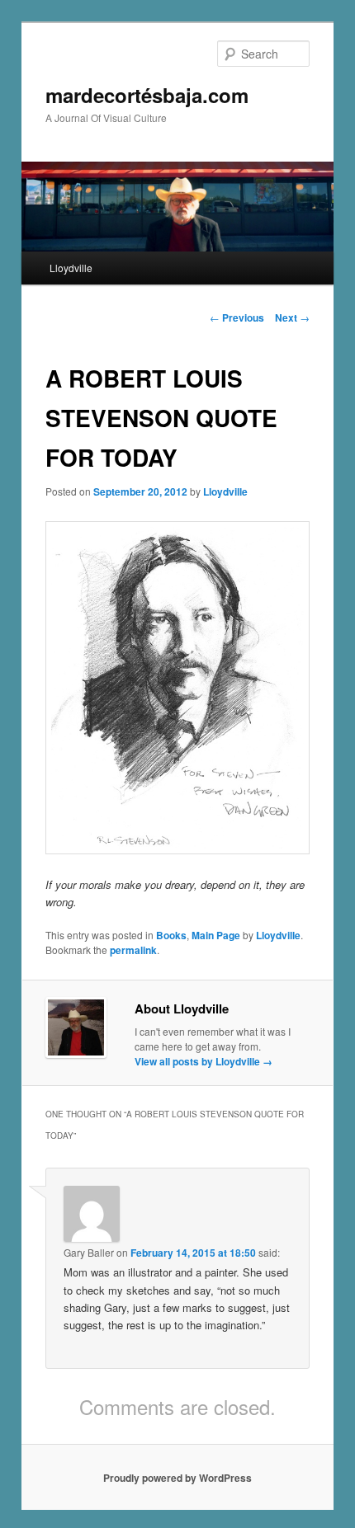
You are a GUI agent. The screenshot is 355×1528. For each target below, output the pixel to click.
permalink (133, 950)
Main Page (216, 935)
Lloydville (71, 268)
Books (171, 935)
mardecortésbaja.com (146, 95)
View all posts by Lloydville (203, 1061)
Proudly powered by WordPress (177, 1477)
